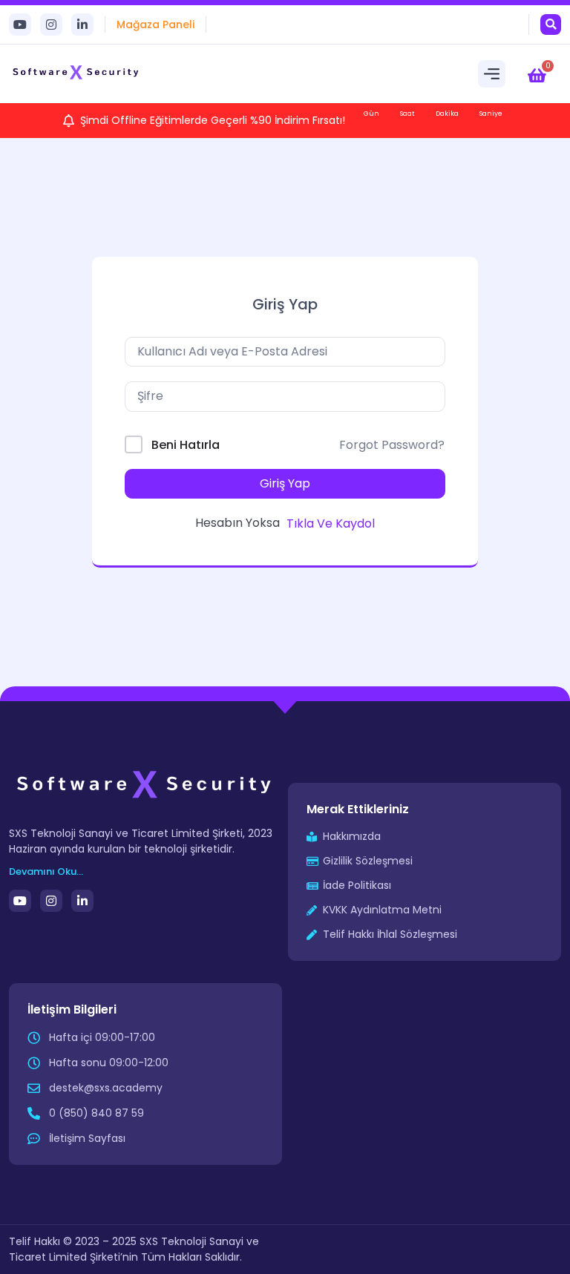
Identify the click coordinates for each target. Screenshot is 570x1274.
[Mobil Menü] (491, 74)
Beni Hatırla (185, 444)
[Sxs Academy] (76, 73)
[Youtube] (20, 24)
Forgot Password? (392, 444)
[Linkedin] (82, 24)
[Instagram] (51, 24)
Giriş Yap (285, 483)
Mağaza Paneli (155, 24)
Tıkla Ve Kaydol (330, 523)
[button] (550, 24)
